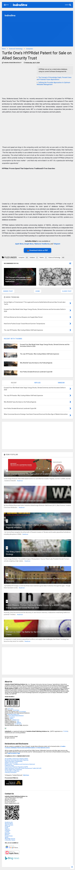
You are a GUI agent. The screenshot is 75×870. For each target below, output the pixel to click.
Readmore (20, 480)
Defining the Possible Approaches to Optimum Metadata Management (53, 280)
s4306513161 (15, 720)
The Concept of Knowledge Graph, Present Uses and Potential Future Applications (54, 78)
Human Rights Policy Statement (13, 769)
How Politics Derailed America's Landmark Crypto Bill (36, 372)
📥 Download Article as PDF (37, 250)
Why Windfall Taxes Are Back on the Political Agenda (36, 363)
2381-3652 (10, 709)
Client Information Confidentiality (13, 761)
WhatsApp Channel (10, 838)
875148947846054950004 (16, 715)
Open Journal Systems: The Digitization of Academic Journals (32, 474)
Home (4, 49)
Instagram (7, 830)
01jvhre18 (12, 717)
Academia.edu (9, 822)
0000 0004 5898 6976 (13, 714)
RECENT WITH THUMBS (13, 339)
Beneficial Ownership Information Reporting (16, 760)
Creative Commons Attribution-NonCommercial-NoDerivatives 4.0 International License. (35, 747)
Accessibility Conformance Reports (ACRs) (16, 758)
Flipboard (37, 244)
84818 (11, 718)
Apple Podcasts (9, 825)
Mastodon (7, 833)
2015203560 (22, 711)
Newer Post (8, 291)
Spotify (6, 837)
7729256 (65, 731)
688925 (19, 722)
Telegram (56, 244)
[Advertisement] (18, 80)
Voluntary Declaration (11, 772)
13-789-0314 (18, 724)
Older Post (67, 291)
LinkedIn (7, 832)
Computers (29, 49)
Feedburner (45, 244)
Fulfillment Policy (9, 765)
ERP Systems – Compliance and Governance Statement (20, 764)
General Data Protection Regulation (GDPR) (16, 767)
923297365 (16, 710)
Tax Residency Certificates (12, 771)
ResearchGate (9, 836)
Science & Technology (16, 49)
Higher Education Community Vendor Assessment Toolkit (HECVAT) (23, 768)
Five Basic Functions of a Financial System (24, 501)
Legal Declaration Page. (13, 753)
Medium (7, 834)
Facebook (7, 826)
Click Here (26, 775)
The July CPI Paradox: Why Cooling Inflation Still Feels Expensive (39, 354)
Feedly (6, 827)
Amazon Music (9, 823)
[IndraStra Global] (20, 5)
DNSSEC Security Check (11, 763)
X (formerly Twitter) (10, 840)
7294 (17, 721)
